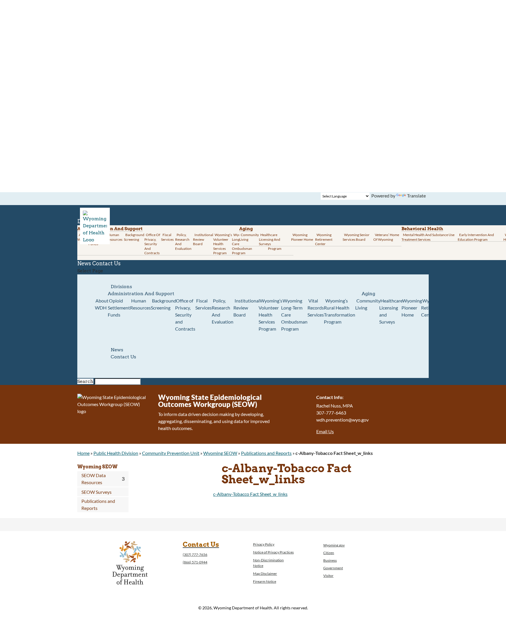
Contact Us (106, 263)
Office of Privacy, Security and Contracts (152, 244)
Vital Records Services (315, 307)
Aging (246, 228)
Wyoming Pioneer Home (302, 237)
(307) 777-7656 (195, 554)
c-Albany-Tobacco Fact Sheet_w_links (250, 494)
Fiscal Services (167, 237)
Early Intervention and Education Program (476, 237)
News (117, 350)
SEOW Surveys (96, 492)
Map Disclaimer (265, 573)
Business (330, 560)
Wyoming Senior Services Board (356, 237)
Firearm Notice (264, 581)
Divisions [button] (121, 286)
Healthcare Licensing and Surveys (269, 239)
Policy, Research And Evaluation (183, 242)
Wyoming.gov (334, 545)
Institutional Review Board (203, 239)
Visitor (328, 575)
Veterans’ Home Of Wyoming (386, 237)
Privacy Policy (263, 544)
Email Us (325, 431)
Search (85, 381)
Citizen (328, 553)
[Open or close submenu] (123, 479)
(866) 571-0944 (195, 562)
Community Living (249, 237)
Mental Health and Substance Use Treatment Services (427, 237)
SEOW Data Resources (93, 478)
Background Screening (134, 237)
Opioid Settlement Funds (119, 307)
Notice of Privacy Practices (273, 552)
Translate (416, 195)
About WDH (101, 304)
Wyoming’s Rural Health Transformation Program (339, 311)
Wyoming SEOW (220, 453)
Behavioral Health (422, 228)
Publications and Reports (266, 453)
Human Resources (114, 237)
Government (333, 568)
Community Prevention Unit (170, 453)
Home (83, 453)
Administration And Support (141, 293)
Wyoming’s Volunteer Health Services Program (222, 244)
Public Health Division (115, 453)
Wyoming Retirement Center (323, 239)
